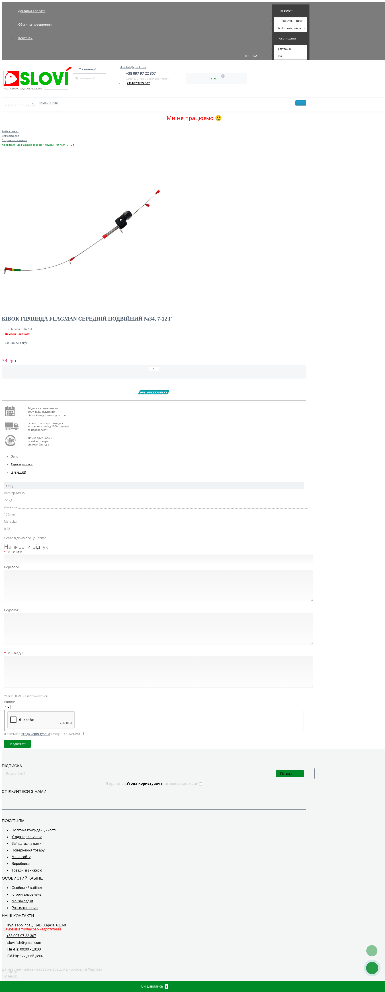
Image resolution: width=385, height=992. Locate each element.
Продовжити (17, 744)
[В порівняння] (6, 384)
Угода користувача (27, 837)
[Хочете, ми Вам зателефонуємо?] (372, 968)
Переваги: (12, 567)
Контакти (25, 38)
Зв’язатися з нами (26, 843)
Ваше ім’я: (14, 552)
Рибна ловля (48, 103)
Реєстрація (283, 49)
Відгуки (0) (18, 472)
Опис (14, 456)
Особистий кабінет (27, 888)
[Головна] (3, 127)
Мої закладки (22, 901)
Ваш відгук (15, 653)
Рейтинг (9, 702)
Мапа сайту (21, 857)
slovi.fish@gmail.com (133, 67)
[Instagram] (10, 798)
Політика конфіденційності (34, 830)
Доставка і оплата (31, 11)
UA (255, 56)
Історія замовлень (26, 894)
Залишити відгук (16, 343)
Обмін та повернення (35, 24)
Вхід (279, 56)
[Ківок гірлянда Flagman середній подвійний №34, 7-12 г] (154, 233)
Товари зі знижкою (27, 870)
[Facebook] (4, 798)
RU (247, 56)
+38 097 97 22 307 (138, 83)
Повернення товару (28, 850)
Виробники (21, 864)
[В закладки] (2, 384)
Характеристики (22, 464)
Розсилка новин (25, 908)
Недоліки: (11, 610)
